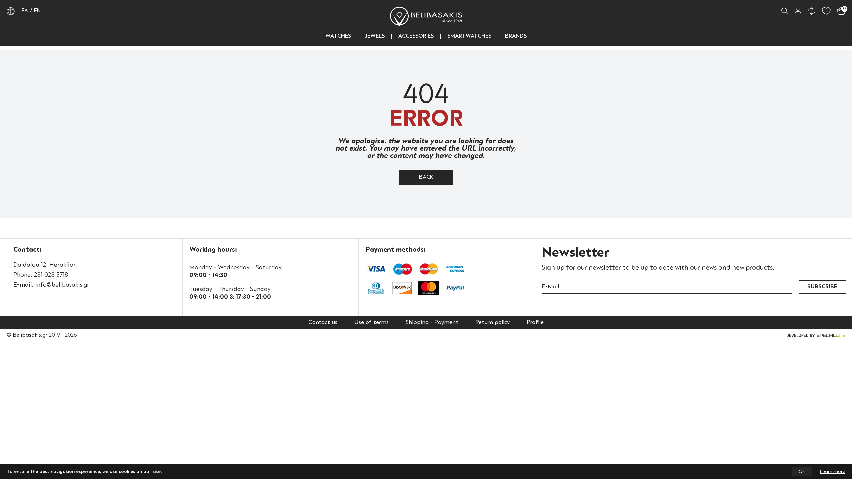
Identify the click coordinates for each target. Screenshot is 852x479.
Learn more (832, 471)
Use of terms (371, 322)
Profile (535, 322)
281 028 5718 (51, 275)
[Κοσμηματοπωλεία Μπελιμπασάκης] (426, 16)
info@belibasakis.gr (62, 285)
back (426, 177)
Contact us (322, 322)
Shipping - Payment (432, 322)
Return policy (492, 322)
